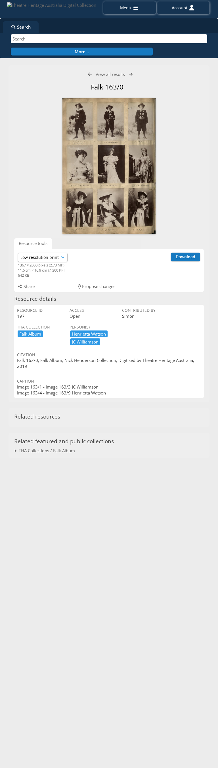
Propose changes (98, 286)
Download (185, 256)
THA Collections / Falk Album (45, 450)
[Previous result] (90, 74)
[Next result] (131, 74)
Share (28, 286)
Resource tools (33, 243)
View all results (110, 74)
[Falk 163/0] (109, 166)
